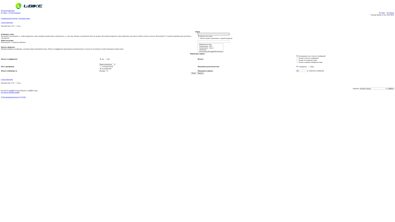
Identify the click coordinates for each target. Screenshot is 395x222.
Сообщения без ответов (9, 18)
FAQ (383, 13)
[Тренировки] (210, 50)
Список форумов (7, 22)
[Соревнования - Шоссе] (210, 48)
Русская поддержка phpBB (10, 92)
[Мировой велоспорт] (210, 44)
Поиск (391, 13)
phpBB (11, 90)
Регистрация (15, 13)
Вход (5, 13)
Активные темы (24, 18)
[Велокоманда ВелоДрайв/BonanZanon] (210, 51)
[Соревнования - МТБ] (210, 46)
